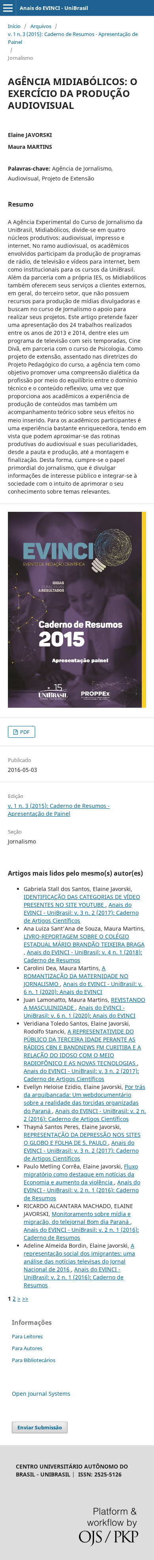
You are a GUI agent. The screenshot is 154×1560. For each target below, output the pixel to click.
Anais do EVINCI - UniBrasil (54, 7)
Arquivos (40, 26)
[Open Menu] (8, 8)
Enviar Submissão (39, 1427)
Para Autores (27, 1348)
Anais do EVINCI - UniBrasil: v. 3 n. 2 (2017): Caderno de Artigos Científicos (81, 912)
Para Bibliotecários (33, 1360)
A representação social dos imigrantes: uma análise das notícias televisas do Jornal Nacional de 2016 (79, 1257)
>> (25, 1298)
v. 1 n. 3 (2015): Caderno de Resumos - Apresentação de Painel (73, 38)
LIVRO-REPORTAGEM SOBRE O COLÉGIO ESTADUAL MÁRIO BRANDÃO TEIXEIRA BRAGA (84, 940)
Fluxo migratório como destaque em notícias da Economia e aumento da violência (81, 1174)
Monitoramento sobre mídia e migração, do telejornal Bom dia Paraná (77, 1218)
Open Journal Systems (41, 1393)
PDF (24, 731)
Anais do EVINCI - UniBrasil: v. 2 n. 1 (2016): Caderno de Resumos (82, 1190)
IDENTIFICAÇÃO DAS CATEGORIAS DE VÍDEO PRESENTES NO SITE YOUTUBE (82, 900)
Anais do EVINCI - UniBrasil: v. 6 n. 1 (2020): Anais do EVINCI (83, 988)
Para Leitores (27, 1336)
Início (14, 26)
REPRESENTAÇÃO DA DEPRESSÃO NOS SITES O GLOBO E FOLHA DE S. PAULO (82, 1138)
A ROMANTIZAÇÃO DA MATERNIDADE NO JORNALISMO (76, 976)
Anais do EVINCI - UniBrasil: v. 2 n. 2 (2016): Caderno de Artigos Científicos (85, 1115)
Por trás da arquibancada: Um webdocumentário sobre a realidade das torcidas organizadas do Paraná (84, 1098)
